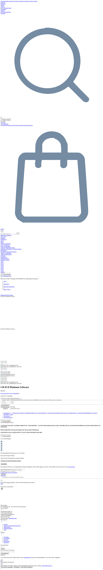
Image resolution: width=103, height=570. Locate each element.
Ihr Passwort (4, 471)
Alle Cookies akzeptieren (26, 567)
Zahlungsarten (22, 125)
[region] (51, 340)
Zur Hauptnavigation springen (30, 1)
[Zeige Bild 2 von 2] (2, 364)
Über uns (6, 539)
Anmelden (3, 122)
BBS (2, 483)
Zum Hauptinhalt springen (7, 1)
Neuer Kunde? (71, 466)
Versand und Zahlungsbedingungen (12, 525)
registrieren (5, 124)
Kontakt (5, 524)
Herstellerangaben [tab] (8, 417)
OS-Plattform (7, 538)
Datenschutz (7, 541)
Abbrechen (3, 475)
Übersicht (3, 125)
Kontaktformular (12, 518)
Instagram (3, 2)
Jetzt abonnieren (4, 553)
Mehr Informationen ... (47, 565)
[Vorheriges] (2, 362)
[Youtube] (2, 498)
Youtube (3, 6)
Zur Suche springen (18, 1)
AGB (5, 529)
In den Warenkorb (5, 405)
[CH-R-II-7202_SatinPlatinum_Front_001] (8, 329)
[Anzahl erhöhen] (12, 402)
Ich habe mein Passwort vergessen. (9, 472)
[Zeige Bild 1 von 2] (1, 364)
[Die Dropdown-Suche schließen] (17, 233)
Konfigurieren (17, 567)
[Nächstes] (5, 362)
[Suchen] (51, 115)
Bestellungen (29, 125)
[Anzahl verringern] (3, 402)
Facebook (3, 4)
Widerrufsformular (8, 528)
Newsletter (6, 537)
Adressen (17, 125)
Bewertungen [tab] (7, 416)
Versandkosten (27, 557)
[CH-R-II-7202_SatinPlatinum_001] (8, 296)
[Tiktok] (2, 502)
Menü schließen (6, 119)
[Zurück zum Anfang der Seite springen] (2, 564)
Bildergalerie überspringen (7, 295)
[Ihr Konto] (1, 117)
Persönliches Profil (10, 125)
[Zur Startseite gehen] (6, 8)
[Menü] (2, 231)
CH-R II (5, 398)
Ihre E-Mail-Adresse (6, 469)
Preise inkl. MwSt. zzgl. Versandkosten (10, 393)
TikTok (2, 5)
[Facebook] (2, 494)
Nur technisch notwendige (6, 567)
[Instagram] (2, 489)
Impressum (6, 542)
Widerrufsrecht (7, 527)
